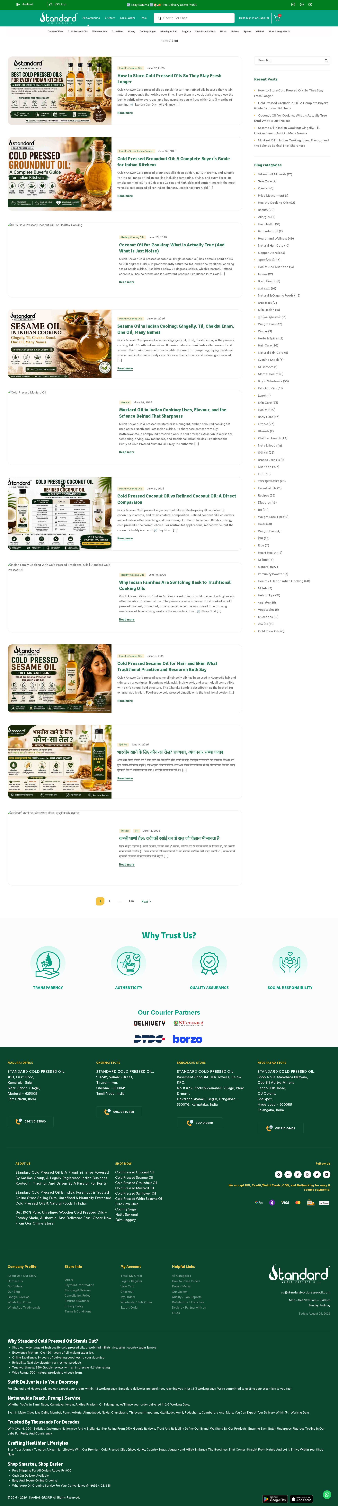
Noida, (106, 1412)
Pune (66, 1412)
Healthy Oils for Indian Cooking (136, 151)
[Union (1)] (302, 4)
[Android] (18, 4)
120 (131, 901)
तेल (136, 831)
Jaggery (173, 1449)
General (125, 402)
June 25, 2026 (156, 318)
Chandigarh (119, 1412)
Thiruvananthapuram (143, 1412)
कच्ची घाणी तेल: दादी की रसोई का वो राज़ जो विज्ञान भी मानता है (169, 838)
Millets (190, 1449)
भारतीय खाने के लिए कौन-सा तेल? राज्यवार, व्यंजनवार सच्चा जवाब (170, 752)
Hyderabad (38, 1388)
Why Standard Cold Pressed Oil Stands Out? (53, 1341)
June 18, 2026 (157, 574)
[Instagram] (307, 1174)
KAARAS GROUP (40, 1497)
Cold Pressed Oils (113, 1449)
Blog (175, 40)
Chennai (18, 1388)
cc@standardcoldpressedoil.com (305, 1292)
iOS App (60, 4)
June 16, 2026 (156, 656)
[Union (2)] (310, 4)
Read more (125, 113)
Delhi (44, 1412)
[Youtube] (288, 1174)
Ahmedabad (91, 1412)
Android (27, 4)
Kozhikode (167, 1412)
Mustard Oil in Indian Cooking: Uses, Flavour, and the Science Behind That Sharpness (172, 413)
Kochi (179, 1412)
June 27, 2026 (156, 68)
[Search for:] (292, 60)
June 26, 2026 (167, 151)
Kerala (69, 1404)
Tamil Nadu (40, 1404)
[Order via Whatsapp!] (327, 1494)
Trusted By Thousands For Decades (43, 1422)
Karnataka (57, 1404)
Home (164, 40)
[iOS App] (51, 4)
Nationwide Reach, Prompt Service (44, 1398)
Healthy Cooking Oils (130, 68)
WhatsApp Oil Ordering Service (33, 1485)
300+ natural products (45, 1372)
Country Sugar (156, 1449)
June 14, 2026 (140, 744)
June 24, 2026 (143, 402)
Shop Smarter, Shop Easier (35, 1464)
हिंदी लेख (123, 745)
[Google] (278, 1174)
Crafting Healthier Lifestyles (38, 1443)
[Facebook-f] (298, 1174)
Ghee (131, 1449)
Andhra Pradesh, (87, 1404)
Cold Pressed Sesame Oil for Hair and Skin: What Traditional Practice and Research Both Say (167, 666)
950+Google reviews (50, 1367)
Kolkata (76, 1412)
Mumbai (55, 1412)
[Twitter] (317, 1174)
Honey (140, 1449)
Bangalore (125, 1388)
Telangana (110, 1404)
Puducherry (192, 1412)
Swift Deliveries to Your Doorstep (43, 1382)
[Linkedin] (326, 1174)
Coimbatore (210, 1412)
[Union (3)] (293, 4)
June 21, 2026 (155, 488)
